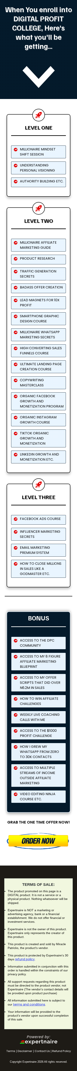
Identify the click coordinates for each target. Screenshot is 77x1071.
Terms (10, 1051)
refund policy (25, 959)
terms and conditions (29, 1004)
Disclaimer (25, 1051)
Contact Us (42, 1051)
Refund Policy (61, 1051)
